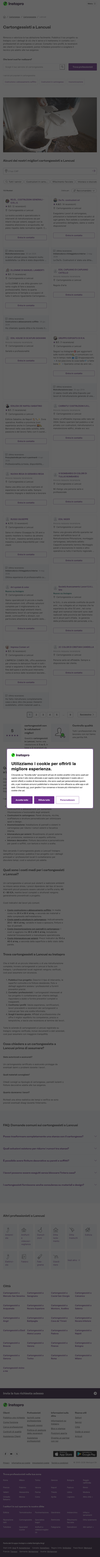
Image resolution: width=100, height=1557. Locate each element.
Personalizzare (67, 799)
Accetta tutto (22, 799)
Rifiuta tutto (44, 799)
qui (27, 787)
